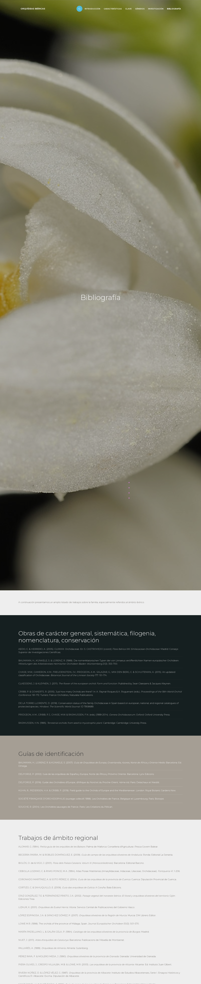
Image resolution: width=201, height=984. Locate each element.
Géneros (139, 9)
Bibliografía (174, 9)
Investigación (155, 9)
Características (113, 9)
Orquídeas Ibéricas (33, 8)
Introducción (92, 9)
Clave (128, 9)
